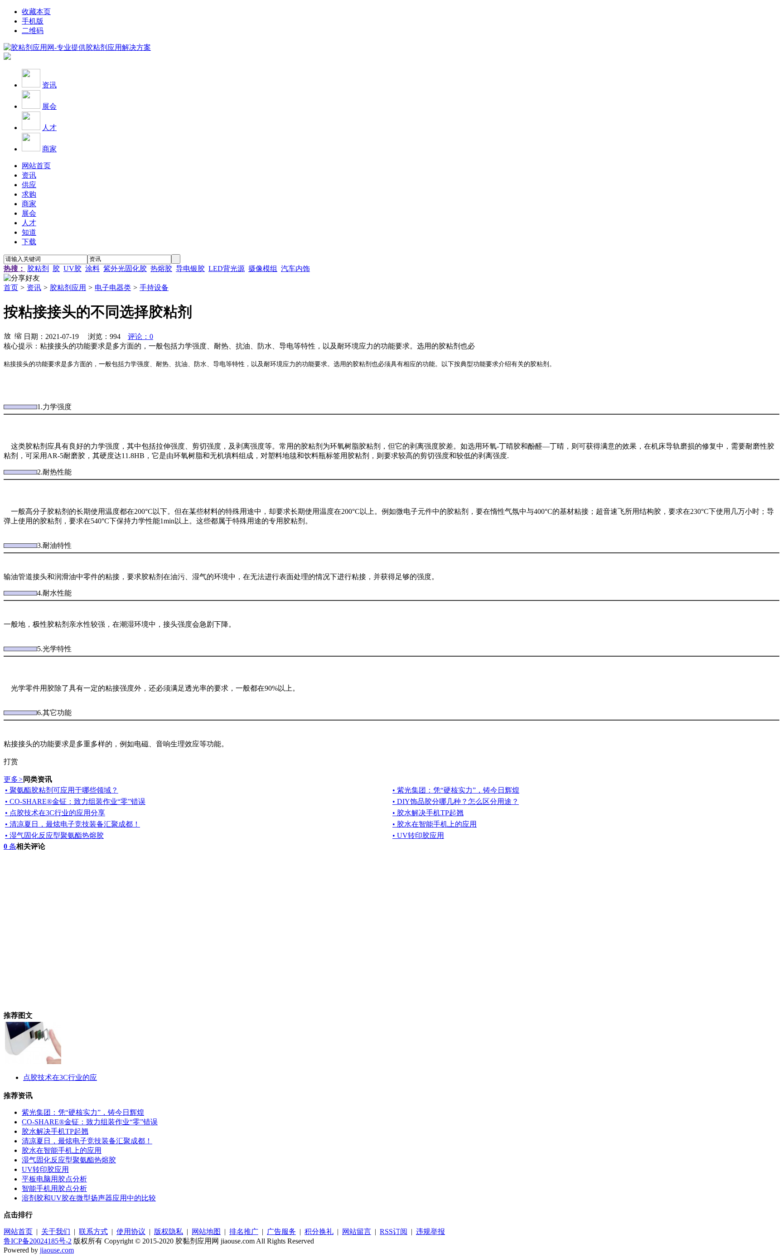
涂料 (92, 268)
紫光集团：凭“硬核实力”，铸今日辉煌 (83, 1112)
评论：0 (140, 336)
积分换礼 (319, 1231)
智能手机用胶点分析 (54, 1188)
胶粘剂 (38, 268)
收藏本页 (36, 11)
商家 (49, 149)
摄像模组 (262, 268)
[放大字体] (7, 335)
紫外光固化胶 (125, 268)
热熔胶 (161, 268)
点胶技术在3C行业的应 (60, 1077)
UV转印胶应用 (45, 1169)
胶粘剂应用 (68, 287)
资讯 (49, 85)
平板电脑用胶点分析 (54, 1179)
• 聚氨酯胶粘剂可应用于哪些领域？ (61, 790)
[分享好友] (22, 278)
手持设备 (154, 287)
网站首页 (18, 1231)
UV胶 (72, 268)
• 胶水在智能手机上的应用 (434, 824)
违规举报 (430, 1231)
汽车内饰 (295, 268)
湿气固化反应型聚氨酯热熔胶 (69, 1160)
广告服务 (281, 1231)
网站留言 (356, 1231)
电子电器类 (113, 287)
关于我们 (55, 1231)
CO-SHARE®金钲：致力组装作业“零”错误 (90, 1122)
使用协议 (130, 1231)
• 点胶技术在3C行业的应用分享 (55, 813)
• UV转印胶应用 (418, 835)
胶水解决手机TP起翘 (55, 1131)
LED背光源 (226, 268)
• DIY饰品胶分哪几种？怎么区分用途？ (455, 801)
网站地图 (206, 1231)
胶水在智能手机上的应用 (62, 1150)
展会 (49, 106)
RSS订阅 (393, 1231)
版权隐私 (168, 1231)
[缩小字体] (18, 335)
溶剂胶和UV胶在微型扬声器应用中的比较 (89, 1198)
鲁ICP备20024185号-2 (38, 1241)
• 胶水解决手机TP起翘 (428, 813)
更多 (13, 779)
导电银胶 (190, 268)
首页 (11, 287)
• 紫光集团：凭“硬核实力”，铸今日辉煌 (455, 790)
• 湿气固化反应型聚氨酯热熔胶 (54, 835)
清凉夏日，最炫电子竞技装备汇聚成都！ (87, 1141)
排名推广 (243, 1231)
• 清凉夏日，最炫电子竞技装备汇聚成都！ (72, 824)
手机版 (33, 21)
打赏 (11, 761)
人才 (49, 127)
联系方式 (93, 1231)
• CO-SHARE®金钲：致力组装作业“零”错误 (75, 801)
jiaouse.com (57, 1250)
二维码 (33, 30)
